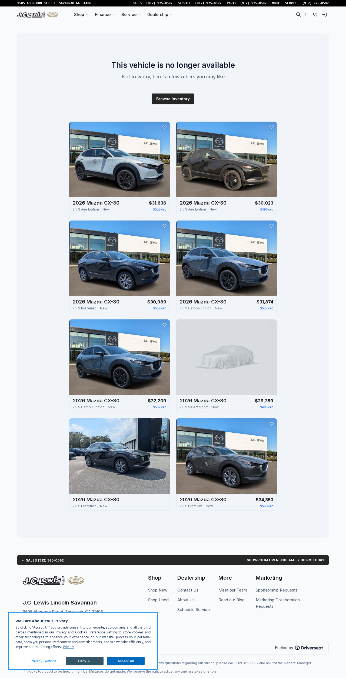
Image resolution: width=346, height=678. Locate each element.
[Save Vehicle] (164, 127)
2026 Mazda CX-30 (96, 203)
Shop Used (158, 599)
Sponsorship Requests (277, 590)
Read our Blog (231, 599)
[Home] (37, 14)
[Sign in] (324, 14)
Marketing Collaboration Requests (278, 603)
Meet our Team (232, 590)
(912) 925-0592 (159, 3)
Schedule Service (193, 609)
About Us (186, 599)
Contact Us (187, 590)
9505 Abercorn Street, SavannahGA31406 (54, 3)
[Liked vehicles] (315, 14)
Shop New (157, 590)
